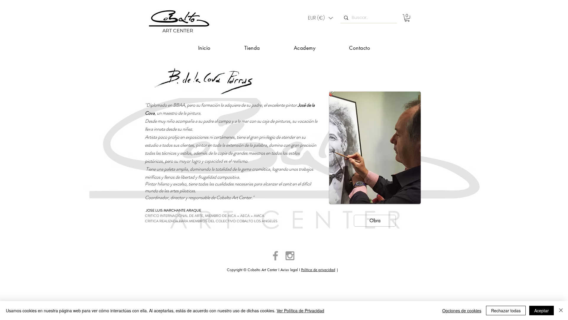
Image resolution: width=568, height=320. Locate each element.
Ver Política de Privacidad (300, 310)
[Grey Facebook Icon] (275, 255)
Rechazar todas (506, 310)
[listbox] (320, 18)
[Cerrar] (560, 310)
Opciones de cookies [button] (461, 310)
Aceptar (541, 310)
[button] (320, 18)
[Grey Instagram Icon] (290, 255)
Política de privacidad (318, 269)
